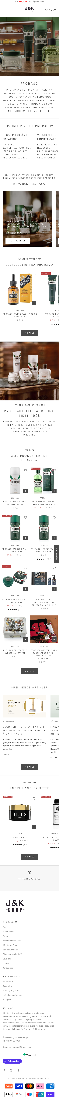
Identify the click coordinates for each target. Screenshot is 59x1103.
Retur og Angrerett (11, 990)
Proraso (20, 310)
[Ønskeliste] (50, 10)
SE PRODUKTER (17, 241)
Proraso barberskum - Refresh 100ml (15, 550)
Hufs (20, 834)
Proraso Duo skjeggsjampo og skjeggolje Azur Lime (44, 602)
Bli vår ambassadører (12, 941)
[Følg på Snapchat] (18, 1070)
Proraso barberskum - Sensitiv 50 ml (15, 503)
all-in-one (9, 721)
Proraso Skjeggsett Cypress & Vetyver (15, 651)
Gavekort (7, 959)
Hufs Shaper (20, 837)
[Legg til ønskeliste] (34, 275)
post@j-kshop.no (23, 1047)
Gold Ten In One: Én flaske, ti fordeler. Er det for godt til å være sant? (24, 730)
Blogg (5, 936)
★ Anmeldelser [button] (57, 554)
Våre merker (8, 932)
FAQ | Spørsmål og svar (13, 995)
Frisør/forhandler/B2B (12, 954)
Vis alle (29, 767)
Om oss (6, 963)
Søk (4, 927)
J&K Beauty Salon (10, 950)
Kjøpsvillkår (7, 986)
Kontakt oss (8, 968)
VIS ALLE (29, 333)
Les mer (6, 754)
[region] (29, 875)
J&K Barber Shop (10, 945)
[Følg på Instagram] (11, 1070)
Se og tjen (7, 1000)
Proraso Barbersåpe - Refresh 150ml (15, 601)
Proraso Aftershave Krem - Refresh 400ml (44, 502)
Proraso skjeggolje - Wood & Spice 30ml (20, 315)
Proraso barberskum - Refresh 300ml (44, 550)
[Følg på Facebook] (4, 1070)
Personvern (8, 981)
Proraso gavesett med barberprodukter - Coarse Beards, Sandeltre (44, 654)
